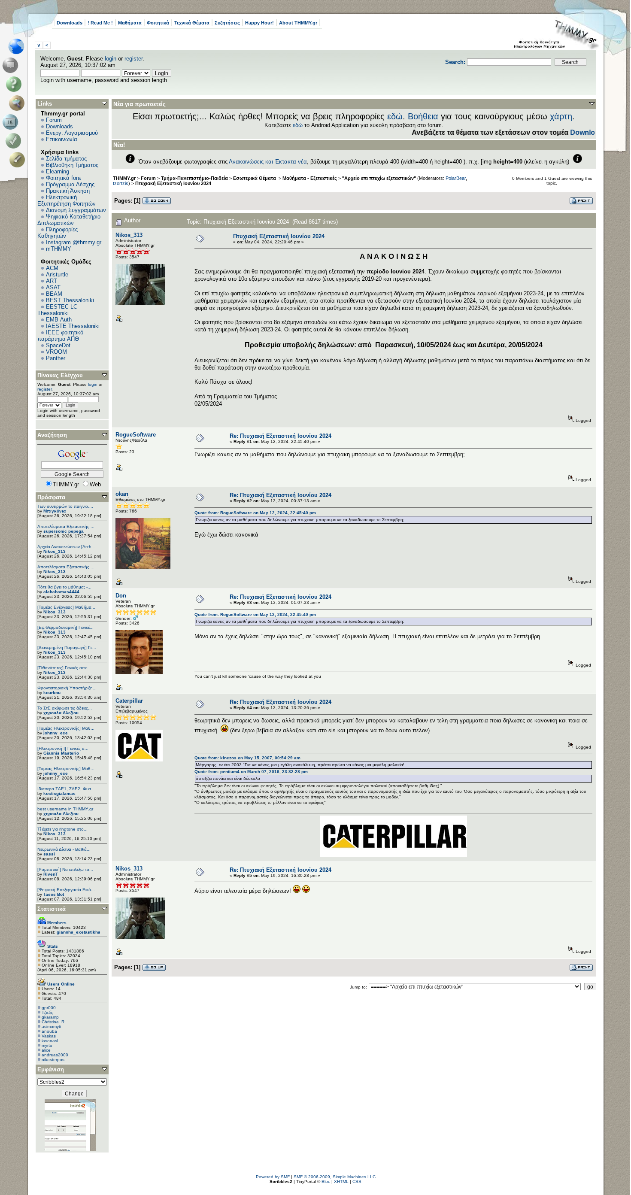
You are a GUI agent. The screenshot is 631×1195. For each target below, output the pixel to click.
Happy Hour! (259, 22)
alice (46, 1050)
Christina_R (53, 1021)
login (110, 58)
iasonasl (50, 1040)
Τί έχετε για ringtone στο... (62, 829)
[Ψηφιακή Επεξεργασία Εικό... (66, 889)
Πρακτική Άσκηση (68, 191)
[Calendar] (12, 122)
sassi (49, 854)
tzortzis (120, 183)
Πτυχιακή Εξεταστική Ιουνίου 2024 (173, 183)
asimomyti (51, 1026)
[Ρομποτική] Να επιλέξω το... (65, 869)
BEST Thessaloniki (70, 300)
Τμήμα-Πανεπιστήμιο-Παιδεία (194, 178)
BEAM (54, 294)
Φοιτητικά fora (63, 178)
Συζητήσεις (227, 22)
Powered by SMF (273, 1176)
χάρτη (561, 116)
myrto (47, 1045)
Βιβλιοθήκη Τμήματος (72, 165)
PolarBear (456, 178)
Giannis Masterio (61, 753)
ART (51, 281)
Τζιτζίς (47, 1012)
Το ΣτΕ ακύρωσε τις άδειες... (64, 708)
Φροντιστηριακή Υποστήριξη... (67, 687)
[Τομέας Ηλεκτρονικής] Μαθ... (65, 728)
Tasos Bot (53, 894)
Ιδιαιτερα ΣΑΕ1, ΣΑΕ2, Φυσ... (66, 788)
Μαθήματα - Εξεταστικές (309, 178)
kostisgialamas (59, 793)
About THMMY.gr (298, 22)
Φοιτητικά (158, 22)
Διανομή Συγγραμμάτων (76, 210)
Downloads (69, 22)
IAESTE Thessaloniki (73, 326)
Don (120, 595)
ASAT (53, 287)
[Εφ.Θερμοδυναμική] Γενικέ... (65, 627)
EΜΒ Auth (59, 319)
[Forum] (12, 65)
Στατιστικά (51, 909)
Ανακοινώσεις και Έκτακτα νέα (268, 161)
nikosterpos (53, 1059)
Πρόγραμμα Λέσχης (70, 184)
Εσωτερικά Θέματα (255, 178)
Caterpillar (129, 701)
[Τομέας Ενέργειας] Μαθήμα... (66, 607)
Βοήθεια (423, 116)
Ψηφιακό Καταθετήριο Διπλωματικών (68, 219)
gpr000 (49, 1007)
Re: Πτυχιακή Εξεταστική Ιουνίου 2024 (280, 436)
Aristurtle (57, 274)
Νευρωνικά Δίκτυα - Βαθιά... (64, 849)
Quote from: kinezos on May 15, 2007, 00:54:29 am (247, 757)
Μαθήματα (130, 22)
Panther (55, 358)
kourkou (52, 692)
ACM (52, 268)
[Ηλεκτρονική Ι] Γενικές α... (62, 748)
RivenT (50, 874)
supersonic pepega (63, 531)
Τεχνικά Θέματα (191, 22)
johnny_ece (55, 733)
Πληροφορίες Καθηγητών (57, 232)
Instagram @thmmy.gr (73, 242)
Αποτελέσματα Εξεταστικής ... (65, 526)
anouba (49, 1031)
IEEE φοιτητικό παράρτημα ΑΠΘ (60, 335)
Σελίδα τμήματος (66, 158)
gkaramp (50, 1017)
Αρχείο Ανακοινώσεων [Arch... (66, 546)
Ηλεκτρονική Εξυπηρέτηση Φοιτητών (66, 200)
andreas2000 (55, 1054)
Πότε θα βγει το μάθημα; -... (64, 587)
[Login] (15, 141)
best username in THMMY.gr (65, 809)
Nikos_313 (54, 551)
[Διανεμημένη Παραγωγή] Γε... (66, 647)
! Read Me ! (100, 22)
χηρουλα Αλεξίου (61, 712)
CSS (356, 1181)
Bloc (326, 1181)
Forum (54, 120)
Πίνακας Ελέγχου (60, 375)
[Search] (19, 103)
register (133, 58)
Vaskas (49, 1036)
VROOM (56, 352)
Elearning (57, 171)
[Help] (15, 84)
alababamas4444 (61, 591)
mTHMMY (58, 249)
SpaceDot (58, 345)
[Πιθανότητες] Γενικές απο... (64, 667)
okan (121, 494)
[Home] (19, 46)
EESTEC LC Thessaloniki (57, 309)
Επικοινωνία (61, 139)
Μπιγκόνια (54, 511)
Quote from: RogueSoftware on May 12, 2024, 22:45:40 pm (255, 512)
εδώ (395, 116)
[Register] (19, 160)
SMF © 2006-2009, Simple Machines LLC (335, 1176)
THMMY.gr (124, 178)
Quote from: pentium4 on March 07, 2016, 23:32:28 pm (251, 771)
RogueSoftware (135, 434)
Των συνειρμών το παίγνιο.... (65, 506)
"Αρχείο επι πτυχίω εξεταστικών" (379, 178)
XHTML (341, 1181)
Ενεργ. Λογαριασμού (72, 133)
